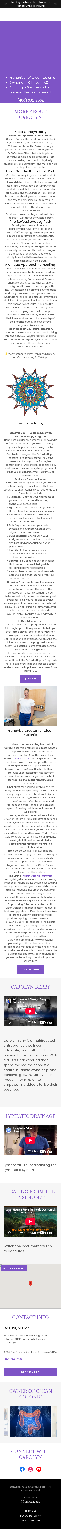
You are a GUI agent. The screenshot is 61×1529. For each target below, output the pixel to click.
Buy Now (30, 679)
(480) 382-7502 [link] (30, 100)
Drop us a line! (30, 1372)
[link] (22, 1469)
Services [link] (30, 1511)
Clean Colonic (21, 758)
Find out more (30, 969)
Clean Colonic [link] (30, 1520)
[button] (10, 15)
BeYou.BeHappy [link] (30, 1515)
